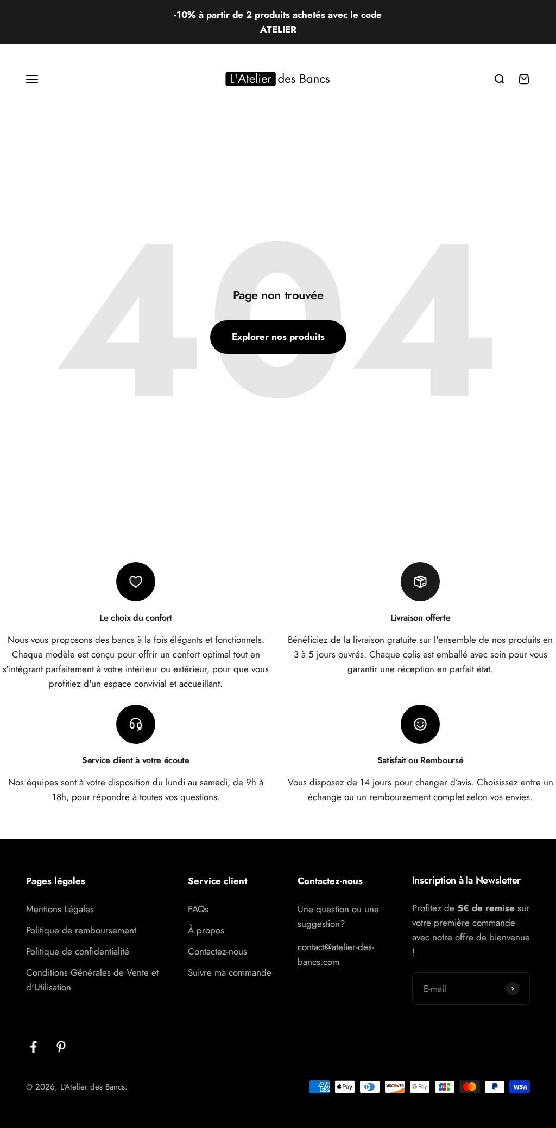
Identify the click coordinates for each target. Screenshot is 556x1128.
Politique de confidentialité (77, 951)
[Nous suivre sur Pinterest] (61, 1047)
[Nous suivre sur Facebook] (33, 1047)
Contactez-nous (217, 951)
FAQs (198, 909)
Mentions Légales (60, 909)
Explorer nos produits (278, 336)
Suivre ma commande (229, 972)
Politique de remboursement (81, 930)
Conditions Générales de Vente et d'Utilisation (92, 980)
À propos (206, 930)
